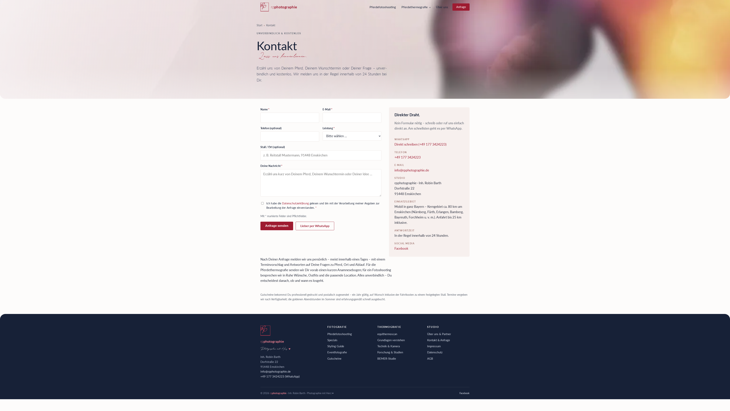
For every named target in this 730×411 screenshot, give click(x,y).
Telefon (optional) (271, 128)
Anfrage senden (276, 225)
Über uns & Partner (439, 334)
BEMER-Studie (386, 358)
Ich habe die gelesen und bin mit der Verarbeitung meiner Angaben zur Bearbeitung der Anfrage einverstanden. (323, 205)
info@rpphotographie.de (411, 170)
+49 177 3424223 (407, 157)
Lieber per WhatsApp (314, 226)
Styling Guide (335, 346)
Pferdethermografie (415, 7)
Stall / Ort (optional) (272, 147)
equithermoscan (387, 334)
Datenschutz (435, 352)
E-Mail (327, 109)
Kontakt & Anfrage (438, 340)
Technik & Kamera (388, 346)
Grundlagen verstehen (391, 340)
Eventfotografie (337, 352)
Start (259, 25)
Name (265, 109)
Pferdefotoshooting (383, 7)
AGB (430, 358)
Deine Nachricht (271, 165)
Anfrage (461, 7)
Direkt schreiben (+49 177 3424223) (420, 144)
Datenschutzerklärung (295, 203)
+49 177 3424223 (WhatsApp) (280, 376)
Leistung (329, 128)
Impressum (434, 346)
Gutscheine (334, 358)
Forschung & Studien (390, 352)
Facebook (401, 248)
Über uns (442, 7)
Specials (332, 340)
